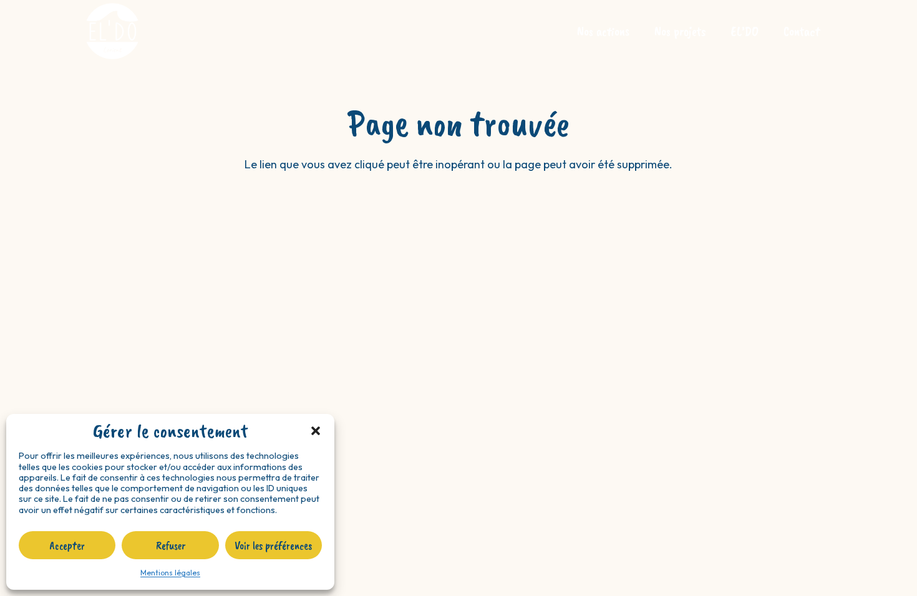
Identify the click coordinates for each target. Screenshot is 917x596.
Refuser (170, 545)
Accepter (67, 545)
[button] (315, 431)
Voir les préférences (273, 545)
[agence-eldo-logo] (112, 31)
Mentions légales (170, 572)
